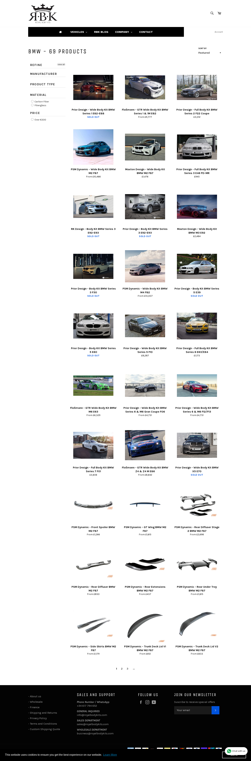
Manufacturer (43, 74)
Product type (42, 84)
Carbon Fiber (41, 101)
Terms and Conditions (43, 723)
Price (35, 113)
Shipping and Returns (43, 712)
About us (35, 696)
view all (61, 64)
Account (219, 32)
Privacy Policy (38, 718)
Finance (34, 707)
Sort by (202, 48)
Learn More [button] (110, 754)
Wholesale (37, 701)
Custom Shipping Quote (45, 729)
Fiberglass (40, 105)
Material (38, 95)
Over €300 (40, 119)
